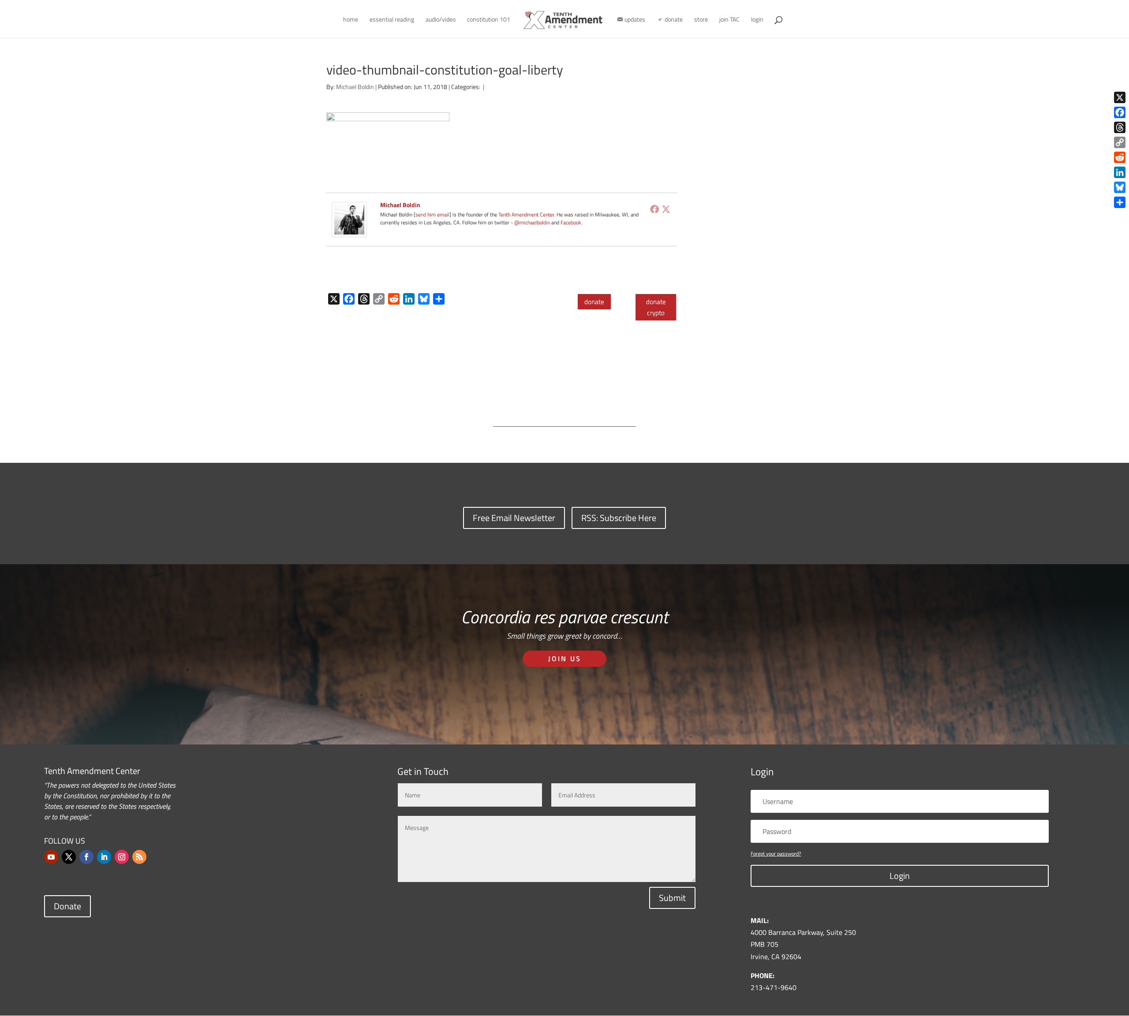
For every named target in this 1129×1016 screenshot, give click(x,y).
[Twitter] (666, 209)
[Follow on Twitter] (69, 857)
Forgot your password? (776, 853)
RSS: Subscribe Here (618, 518)
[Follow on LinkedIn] (104, 857)
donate (594, 302)
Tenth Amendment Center (526, 214)
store (701, 20)
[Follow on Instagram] (122, 857)
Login (900, 875)
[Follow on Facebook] (86, 857)
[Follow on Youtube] (51, 857)
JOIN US (564, 658)
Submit (672, 897)
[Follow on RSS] (139, 857)
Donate (67, 906)
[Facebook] (654, 209)
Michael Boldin (355, 86)
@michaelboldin (532, 222)
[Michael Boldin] (349, 231)
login (757, 20)
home (350, 20)
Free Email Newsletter (514, 518)
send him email (432, 214)
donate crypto (656, 307)
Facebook (571, 222)
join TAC (729, 20)
